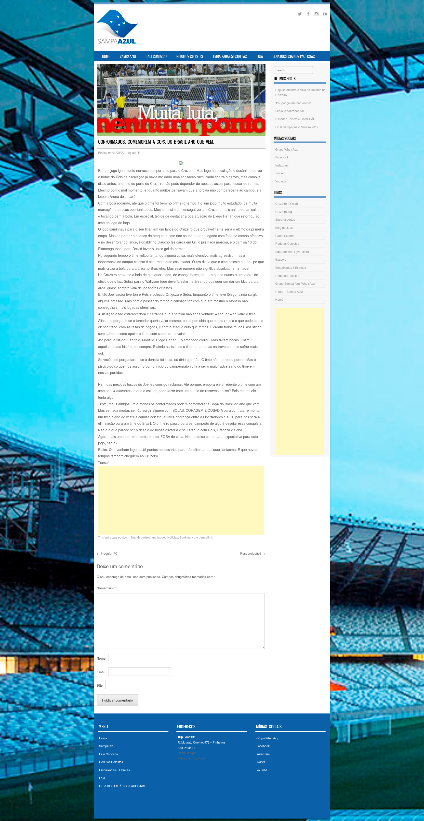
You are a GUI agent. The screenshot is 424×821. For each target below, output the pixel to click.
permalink (205, 537)
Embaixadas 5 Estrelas (230, 56)
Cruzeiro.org (283, 211)
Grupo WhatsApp (286, 149)
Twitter (279, 173)
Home (106, 56)
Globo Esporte (284, 235)
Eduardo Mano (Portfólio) (292, 251)
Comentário (107, 588)
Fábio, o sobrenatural (289, 111)
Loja (260, 56)
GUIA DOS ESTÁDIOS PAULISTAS (294, 56)
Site (100, 685)
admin (136, 152)
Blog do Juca (284, 227)
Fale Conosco (156, 56)
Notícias (172, 537)
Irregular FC (107, 553)
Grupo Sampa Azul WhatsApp (295, 283)
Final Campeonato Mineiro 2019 (296, 127)
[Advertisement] (181, 500)
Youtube (280, 181)
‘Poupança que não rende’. (293, 103)
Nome (101, 658)
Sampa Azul (128, 56)
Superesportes (285, 219)
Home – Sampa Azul (289, 291)
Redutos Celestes (189, 56)
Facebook (282, 157)
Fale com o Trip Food (192, 758)
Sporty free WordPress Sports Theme (196, 810)
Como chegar (187, 753)
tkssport (280, 259)
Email (101, 671)
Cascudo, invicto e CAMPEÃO (295, 119)
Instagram (282, 165)
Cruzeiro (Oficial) (286, 203)
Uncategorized (141, 537)
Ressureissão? (252, 553)
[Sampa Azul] (117, 43)
